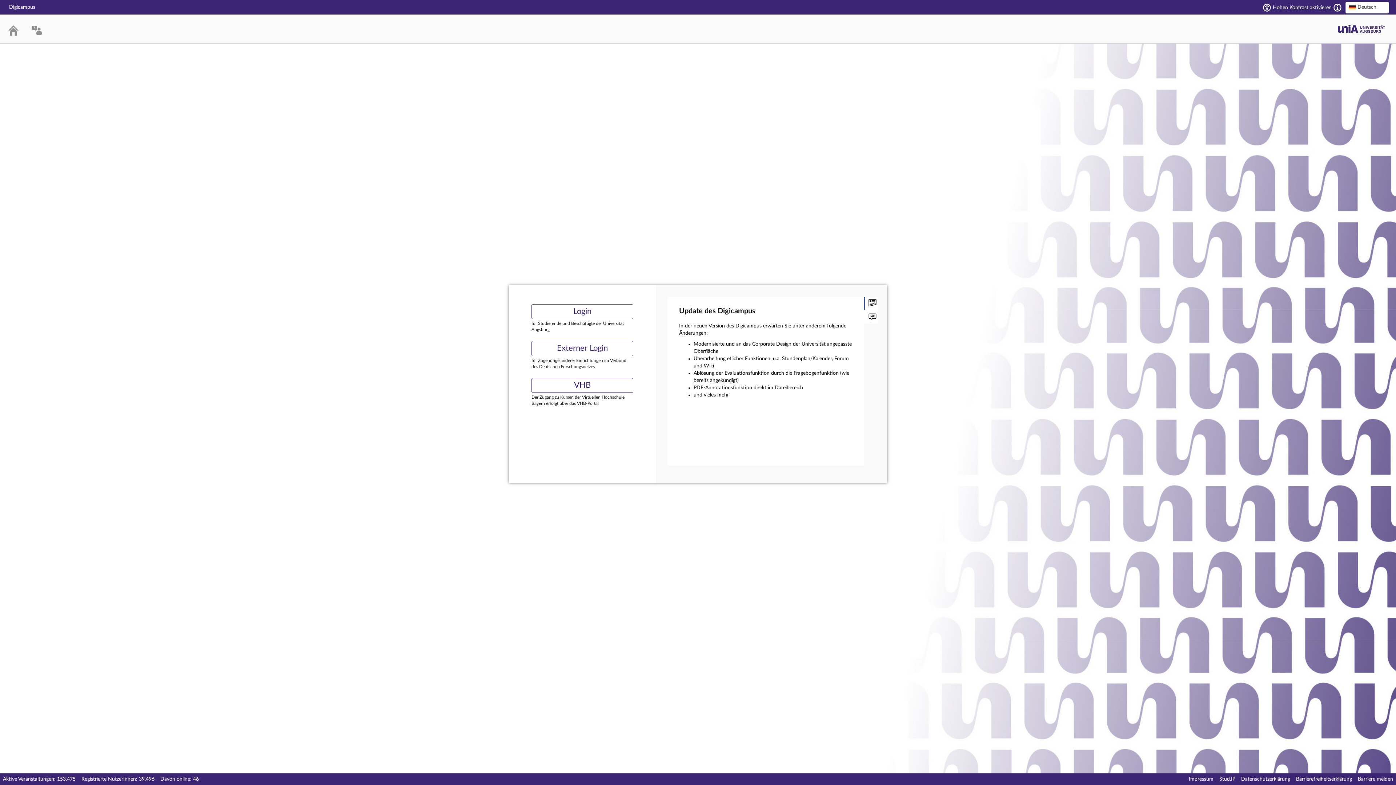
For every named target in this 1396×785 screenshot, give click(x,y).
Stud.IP (1227, 779)
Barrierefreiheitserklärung (1324, 779)
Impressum (1201, 779)
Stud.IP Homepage (1361, 29)
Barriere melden (1375, 779)
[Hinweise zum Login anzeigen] (871, 317)
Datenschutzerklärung (1265, 779)
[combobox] (1367, 7)
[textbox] (1367, 7)
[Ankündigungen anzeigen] (871, 303)
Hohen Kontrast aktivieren (1302, 7)
